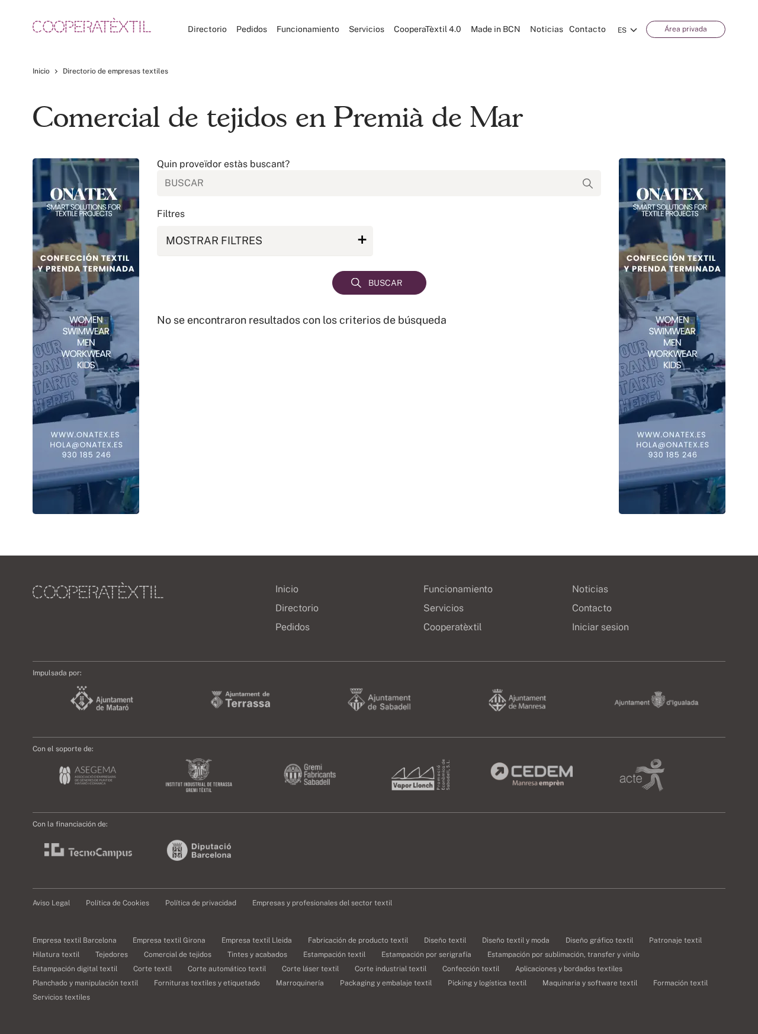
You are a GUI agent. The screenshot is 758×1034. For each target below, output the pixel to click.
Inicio (41, 71)
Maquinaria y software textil (589, 983)
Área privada (685, 29)
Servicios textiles (61, 997)
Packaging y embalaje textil (386, 983)
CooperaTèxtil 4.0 (427, 29)
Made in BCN (496, 29)
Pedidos (251, 29)
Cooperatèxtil (452, 627)
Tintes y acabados (257, 954)
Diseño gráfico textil (599, 940)
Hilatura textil (56, 954)
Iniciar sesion (600, 627)
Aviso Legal (51, 903)
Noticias (546, 29)
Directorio (207, 29)
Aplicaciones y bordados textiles (568, 969)
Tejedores (111, 954)
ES (622, 30)
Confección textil (470, 969)
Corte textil (152, 969)
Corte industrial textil (390, 969)
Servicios (366, 29)
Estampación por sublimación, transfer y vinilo (563, 954)
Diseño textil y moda (516, 940)
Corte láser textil (310, 969)
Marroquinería (300, 983)
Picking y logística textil (487, 983)
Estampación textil (334, 954)
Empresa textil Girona (169, 940)
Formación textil (680, 983)
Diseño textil (445, 940)
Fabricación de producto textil (358, 940)
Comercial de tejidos (177, 954)
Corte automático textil (227, 969)
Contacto (587, 29)
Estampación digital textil (75, 969)
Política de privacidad (200, 903)
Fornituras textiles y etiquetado (207, 983)
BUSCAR (385, 283)
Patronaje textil (675, 940)
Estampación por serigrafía (426, 954)
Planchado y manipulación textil (85, 983)
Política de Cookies (117, 903)
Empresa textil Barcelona (75, 940)
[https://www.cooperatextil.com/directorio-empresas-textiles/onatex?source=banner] (86, 336)
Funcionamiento (308, 29)
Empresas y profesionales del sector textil (322, 903)
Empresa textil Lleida (256, 940)
